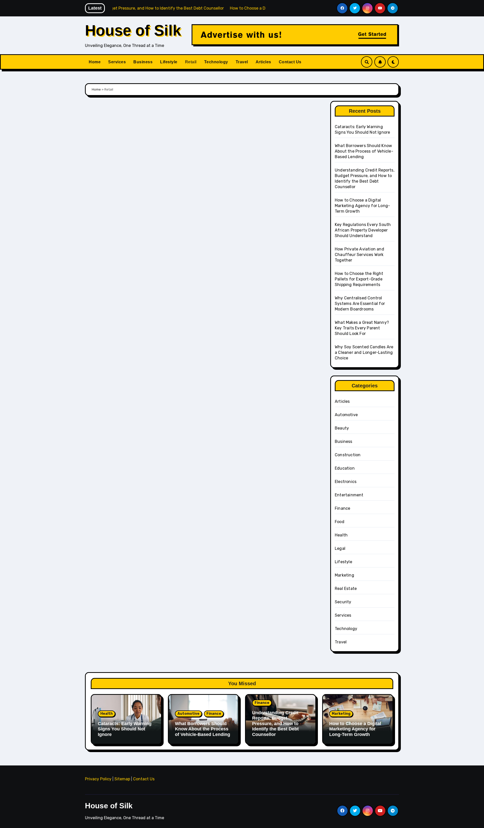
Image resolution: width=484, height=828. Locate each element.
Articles (263, 62)
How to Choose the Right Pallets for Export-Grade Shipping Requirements (359, 279)
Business (143, 62)
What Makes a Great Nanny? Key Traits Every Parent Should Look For (362, 328)
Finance (342, 508)
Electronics (345, 481)
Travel (242, 62)
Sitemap (122, 779)
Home (95, 62)
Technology (216, 62)
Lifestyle (168, 62)
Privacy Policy (98, 779)
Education (345, 468)
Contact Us (290, 62)
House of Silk (133, 30)
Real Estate (346, 588)
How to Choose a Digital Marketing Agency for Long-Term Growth (362, 206)
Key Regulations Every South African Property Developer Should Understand (363, 230)
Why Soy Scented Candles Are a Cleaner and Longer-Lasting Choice (364, 352)
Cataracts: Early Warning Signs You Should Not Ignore (125, 729)
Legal (340, 548)
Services (117, 62)
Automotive (346, 414)
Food (339, 521)
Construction (347, 454)
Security (343, 601)
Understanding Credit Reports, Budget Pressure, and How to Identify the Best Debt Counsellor (275, 723)
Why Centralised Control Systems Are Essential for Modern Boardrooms (360, 303)
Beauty (342, 428)
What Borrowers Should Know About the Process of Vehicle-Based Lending (364, 151)
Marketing (344, 575)
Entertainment (349, 495)
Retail (191, 62)
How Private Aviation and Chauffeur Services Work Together (359, 255)
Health (341, 535)
